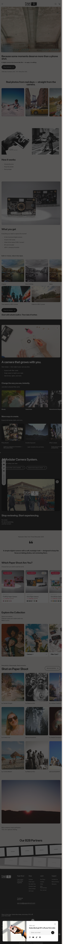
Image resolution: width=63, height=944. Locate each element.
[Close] (55, 924)
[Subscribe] (52, 932)
